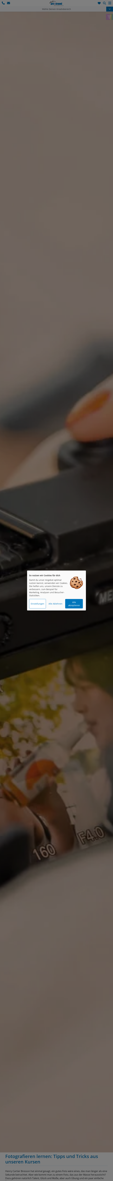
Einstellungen (37, 603)
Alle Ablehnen (55, 603)
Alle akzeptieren (74, 604)
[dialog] (56, 591)
